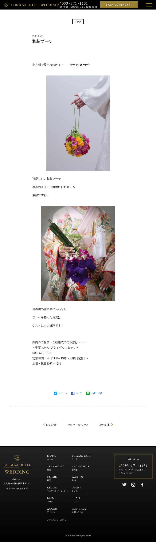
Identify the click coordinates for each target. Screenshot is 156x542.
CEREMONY (55, 467)
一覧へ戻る (78, 425)
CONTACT (79, 510)
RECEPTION (80, 467)
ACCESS (52, 510)
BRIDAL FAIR (81, 457)
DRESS (76, 489)
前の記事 (51, 424)
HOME (51, 457)
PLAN (76, 499)
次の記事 (104, 424)
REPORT (58, 489)
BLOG (51, 499)
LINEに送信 (96, 393)
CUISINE (53, 478)
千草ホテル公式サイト (15, 488)
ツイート (62, 393)
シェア (79, 393)
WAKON (77, 478)
